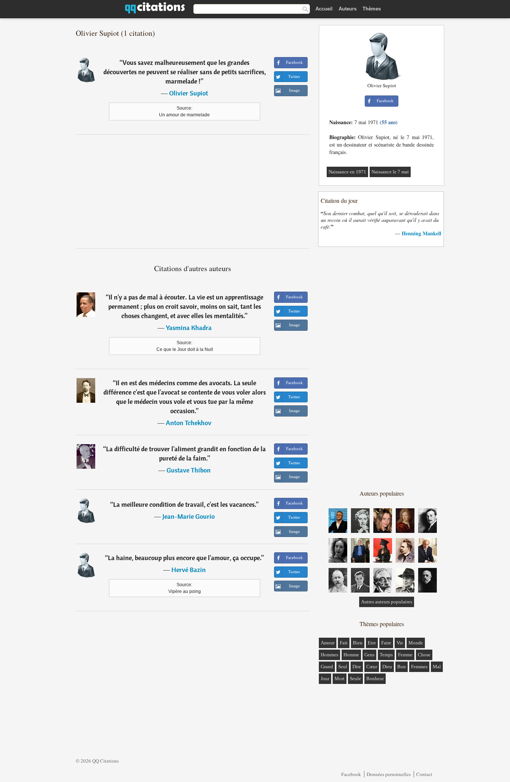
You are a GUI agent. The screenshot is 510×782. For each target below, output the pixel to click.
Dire (356, 666)
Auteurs (348, 9)
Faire (386, 643)
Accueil (324, 9)
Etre (372, 643)
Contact (424, 774)
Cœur (371, 666)
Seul (342, 666)
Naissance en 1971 (347, 172)
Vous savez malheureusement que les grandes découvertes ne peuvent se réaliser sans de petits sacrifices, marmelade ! (184, 71)
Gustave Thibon (189, 470)
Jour (325, 678)
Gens (369, 654)
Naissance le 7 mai (390, 172)
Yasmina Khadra (189, 327)
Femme (405, 654)
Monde (415, 643)
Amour (328, 643)
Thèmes (372, 9)
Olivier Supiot (188, 93)
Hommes (329, 654)
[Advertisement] (192, 191)
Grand (327, 666)
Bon (401, 666)
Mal (437, 666)
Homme (351, 654)
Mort (340, 678)
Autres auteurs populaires (386, 601)
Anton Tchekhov (188, 422)
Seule (355, 678)
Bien (358, 643)
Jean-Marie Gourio (188, 516)
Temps (386, 654)
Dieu (387, 666)
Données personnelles (389, 774)
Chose (424, 654)
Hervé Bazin (188, 569)
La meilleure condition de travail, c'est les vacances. (184, 504)
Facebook (351, 774)
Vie (400, 643)
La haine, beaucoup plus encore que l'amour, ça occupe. (184, 557)
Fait (344, 643)
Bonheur (375, 678)
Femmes (419, 666)
